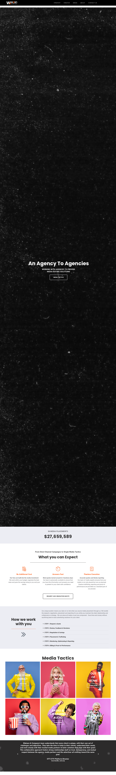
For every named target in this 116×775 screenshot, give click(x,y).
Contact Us (92, 3)
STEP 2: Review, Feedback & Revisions (57, 628)
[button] (75, 624)
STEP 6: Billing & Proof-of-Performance (57, 645)
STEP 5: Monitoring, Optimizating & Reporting (59, 641)
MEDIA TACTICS (58, 277)
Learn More (23, 684)
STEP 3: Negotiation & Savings (54, 632)
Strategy (57, 3)
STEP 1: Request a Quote (52, 624)
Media (75, 3)
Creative (67, 3)
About (82, 3)
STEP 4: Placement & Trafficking (55, 637)
